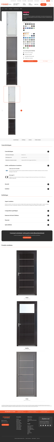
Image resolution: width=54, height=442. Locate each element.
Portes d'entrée (24, 4)
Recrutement (5, 420)
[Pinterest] (47, 425)
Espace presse (30, 432)
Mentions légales (34, 438)
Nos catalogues (49, 4)
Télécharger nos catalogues (32, 411)
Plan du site (38, 438)
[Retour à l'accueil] (5, 4)
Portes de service (19, 423)
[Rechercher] (51, 0)
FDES (28, 421)
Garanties (29, 431)
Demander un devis (43, 4)
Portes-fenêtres (18, 420)
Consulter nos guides (44, 411)
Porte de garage (18, 429)
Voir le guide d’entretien (27, 237)
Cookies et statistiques (28, 438)
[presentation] (2, 110)
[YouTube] (40, 425)
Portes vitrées (18, 424)
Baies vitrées (18, 421)
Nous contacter (6, 424)
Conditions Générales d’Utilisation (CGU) (19, 438)
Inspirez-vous (43, 1)
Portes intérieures (30, 4)
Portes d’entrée (18, 422)
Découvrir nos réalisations (45, 421)
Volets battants (18, 428)
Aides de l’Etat (30, 419)
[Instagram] (45, 425)
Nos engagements (30, 428)
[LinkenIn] (50, 425)
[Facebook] (43, 425)
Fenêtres (9, 4)
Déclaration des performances (32, 420)
